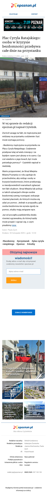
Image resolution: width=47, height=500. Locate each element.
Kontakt (34, 14)
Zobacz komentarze (23, 312)
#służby (31, 244)
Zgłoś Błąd (13, 14)
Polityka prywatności (15, 460)
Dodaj (14, 280)
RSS (21, 465)
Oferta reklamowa (16, 457)
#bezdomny (9, 241)
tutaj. (14, 225)
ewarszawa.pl (28, 488)
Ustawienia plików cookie (14, 462)
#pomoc (20, 244)
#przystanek (23, 241)
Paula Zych (12, 230)
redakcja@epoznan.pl (15, 472)
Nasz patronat (29, 457)
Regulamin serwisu (31, 462)
